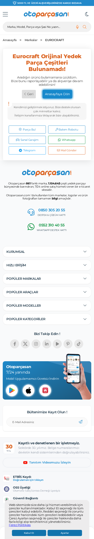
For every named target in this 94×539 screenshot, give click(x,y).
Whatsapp (69, 139)
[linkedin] (46, 343)
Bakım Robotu (68, 129)
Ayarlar (65, 532)
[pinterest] (68, 343)
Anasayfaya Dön (57, 94)
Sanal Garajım (30, 139)
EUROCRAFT (54, 40)
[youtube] (57, 343)
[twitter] (25, 343)
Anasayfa (10, 40)
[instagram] (36, 343)
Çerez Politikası (20, 525)
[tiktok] (78, 343)
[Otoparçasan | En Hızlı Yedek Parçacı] (46, 14)
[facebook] (14, 343)
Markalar (31, 40)
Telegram (29, 150)
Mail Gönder (68, 150)
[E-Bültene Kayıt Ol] (80, 421)
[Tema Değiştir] (87, 14)
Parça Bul (29, 129)
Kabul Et (29, 532)
